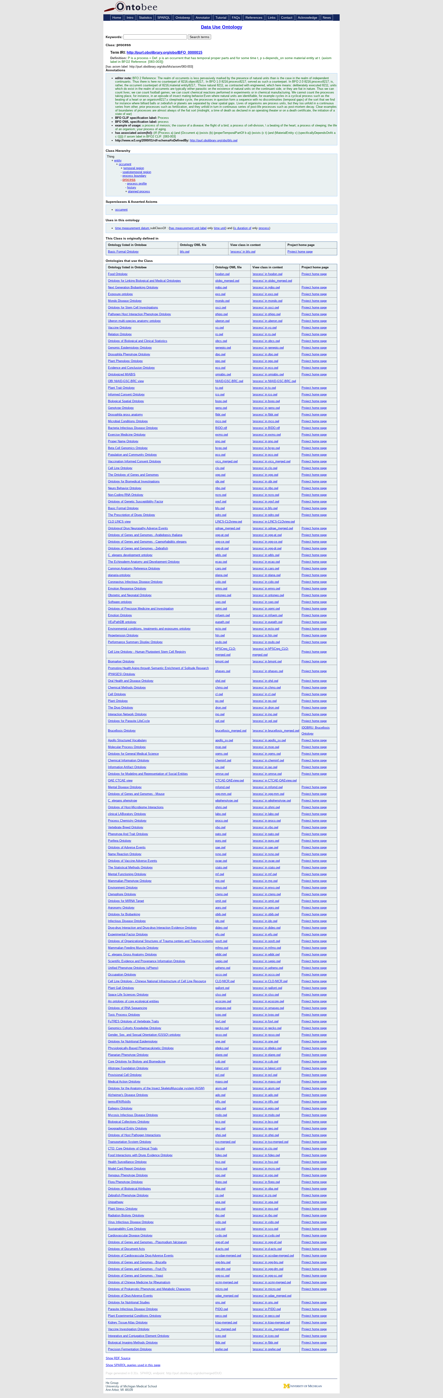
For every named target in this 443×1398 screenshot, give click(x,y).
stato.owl (221, 867)
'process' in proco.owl (266, 820)
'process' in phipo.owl (266, 314)
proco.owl (221, 820)
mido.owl (221, 1115)
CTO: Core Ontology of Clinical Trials (133, 1148)
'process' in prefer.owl (266, 1349)
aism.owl (221, 1088)
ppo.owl (220, 361)
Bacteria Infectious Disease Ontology (133, 428)
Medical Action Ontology (124, 1081)
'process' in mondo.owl (267, 300)
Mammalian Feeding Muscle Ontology (133, 947)
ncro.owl (220, 495)
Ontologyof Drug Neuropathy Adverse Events (138, 528)
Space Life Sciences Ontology (128, 994)
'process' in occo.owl (266, 974)
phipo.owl (221, 314)
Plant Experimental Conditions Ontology (134, 1315)
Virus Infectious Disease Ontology (131, 1222)
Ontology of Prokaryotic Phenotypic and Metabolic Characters (149, 1289)
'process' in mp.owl (265, 881)
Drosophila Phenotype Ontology (129, 354)
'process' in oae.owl (265, 847)
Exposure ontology (120, 294)
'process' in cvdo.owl (266, 1235)
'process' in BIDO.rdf (266, 428)
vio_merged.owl (225, 1329)
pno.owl (220, 441)
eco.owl (220, 367)
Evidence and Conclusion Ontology (131, 367)
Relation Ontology (120, 334)
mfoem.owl (222, 615)
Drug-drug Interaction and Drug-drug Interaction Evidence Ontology (152, 927)
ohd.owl (220, 681)
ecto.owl (220, 628)
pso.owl (220, 1208)
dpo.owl (220, 354)
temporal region (133, 168)
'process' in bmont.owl (267, 661)
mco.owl (220, 421)
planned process (139, 191)
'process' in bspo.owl (266, 401)
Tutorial (221, 17)
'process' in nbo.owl (265, 488)
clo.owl (219, 468)
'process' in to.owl (264, 387)
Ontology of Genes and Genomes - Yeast (135, 1275)
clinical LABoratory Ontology (127, 814)
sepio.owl (221, 961)
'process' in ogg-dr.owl (266, 548)
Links (271, 17)
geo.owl (220, 1128)
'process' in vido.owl (265, 1222)
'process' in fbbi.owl (265, 1342)
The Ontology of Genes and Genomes (133, 474)
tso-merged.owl (225, 1142)
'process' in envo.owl (266, 887)
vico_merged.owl (226, 461)
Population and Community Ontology (132, 454)
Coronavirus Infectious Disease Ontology (135, 582)
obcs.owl (221, 341)
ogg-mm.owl (223, 794)
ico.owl (219, 394)
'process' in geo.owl (265, 1128)
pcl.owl (219, 1075)
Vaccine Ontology (120, 327)
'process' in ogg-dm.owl (267, 1269)
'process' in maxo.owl (266, 1081)
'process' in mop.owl (265, 747)
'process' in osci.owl (265, 307)
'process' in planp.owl (266, 1055)
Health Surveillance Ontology (127, 1162)
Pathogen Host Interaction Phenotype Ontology (139, 314)
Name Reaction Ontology (124, 854)
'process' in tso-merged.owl (270, 1142)
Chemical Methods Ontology (127, 687)
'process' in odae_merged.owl (271, 1295)
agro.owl (220, 907)
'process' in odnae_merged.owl (272, 528)
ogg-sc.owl (222, 1275)
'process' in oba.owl (265, 1188)
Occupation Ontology (122, 974)
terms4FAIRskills (119, 1101)
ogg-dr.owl (222, 548)
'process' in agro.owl (265, 907)
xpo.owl (220, 1175)
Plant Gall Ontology (121, 988)
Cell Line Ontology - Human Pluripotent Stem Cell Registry (147, 651)
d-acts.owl (222, 1249)
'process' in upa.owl (265, 1202)
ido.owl (219, 921)
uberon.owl (222, 321)
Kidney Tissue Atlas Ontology (128, 1322)
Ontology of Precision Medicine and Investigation (141, 608)
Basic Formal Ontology (123, 251)
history (131, 187)
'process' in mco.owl (265, 421)
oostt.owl (221, 941)
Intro (130, 17)
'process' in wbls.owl (265, 555)
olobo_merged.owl (227, 280)
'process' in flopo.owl (266, 1182)
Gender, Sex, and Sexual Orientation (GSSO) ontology (144, 1034)
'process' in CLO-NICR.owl (269, 981)
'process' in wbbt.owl (266, 954)
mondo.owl (222, 300)
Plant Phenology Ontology (125, 361)
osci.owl (220, 307)
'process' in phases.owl (267, 671)
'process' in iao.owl (264, 767)
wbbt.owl (221, 954)
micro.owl (221, 1289)
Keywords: (114, 37)
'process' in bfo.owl (242, 251)
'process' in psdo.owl (266, 642)
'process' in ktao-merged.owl (271, 1322)
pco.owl (220, 454)
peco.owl (221, 1315)
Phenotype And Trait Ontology (128, 834)
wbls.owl (221, 555)
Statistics (145, 17)
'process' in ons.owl (265, 1302)
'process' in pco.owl (265, 454)
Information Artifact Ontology (127, 767)
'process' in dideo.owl (266, 927)
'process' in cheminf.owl (268, 760)
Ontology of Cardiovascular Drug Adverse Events (141, 1255)
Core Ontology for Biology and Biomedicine (136, 1061)
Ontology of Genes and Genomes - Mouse (136, 794)
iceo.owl (220, 1336)
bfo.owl (184, 251)
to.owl (219, 387)
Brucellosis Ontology (122, 730)
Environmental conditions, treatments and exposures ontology (149, 628)
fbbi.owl (220, 1342)
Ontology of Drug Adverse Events (130, 1295)
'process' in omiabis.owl (268, 374)
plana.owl (221, 575)
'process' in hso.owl (265, 1162)
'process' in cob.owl (265, 1061)
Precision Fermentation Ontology (130, 1349)
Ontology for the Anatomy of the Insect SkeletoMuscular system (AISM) (156, 1088)
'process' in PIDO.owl (266, 1309)
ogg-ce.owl (222, 541)
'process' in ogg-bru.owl (267, 1262)
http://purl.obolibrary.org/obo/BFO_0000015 (164, 52)
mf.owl (219, 874)
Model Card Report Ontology (127, 1168)
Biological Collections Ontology (129, 1121)
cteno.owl (221, 894)
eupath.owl (222, 622)
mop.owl (220, 747)
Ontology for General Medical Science (133, 753)
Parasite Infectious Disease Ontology (133, 1309)
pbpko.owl (222, 1048)
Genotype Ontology (121, 408)
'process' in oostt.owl (266, 941)
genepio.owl (223, 347)
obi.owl (219, 481)
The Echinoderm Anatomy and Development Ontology (144, 561)
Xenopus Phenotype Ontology (128, 1175)
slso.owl (220, 994)
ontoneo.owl (223, 595)
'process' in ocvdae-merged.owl (273, 1255)
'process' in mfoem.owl (267, 615)
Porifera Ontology (119, 840)
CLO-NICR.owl (225, 981)
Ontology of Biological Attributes (129, 1188)
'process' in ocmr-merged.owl (271, 1282)
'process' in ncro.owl (265, 495)
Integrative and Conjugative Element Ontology (138, 1336)
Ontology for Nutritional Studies (129, 1302)
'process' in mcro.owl (266, 1168)
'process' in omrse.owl (267, 773)
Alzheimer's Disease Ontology (128, 1095)
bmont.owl (222, 661)
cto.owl (220, 1148)
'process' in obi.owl (264, 481)
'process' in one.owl (265, 1041)
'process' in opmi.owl (266, 608)
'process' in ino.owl (264, 714)
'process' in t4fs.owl (265, 1101)
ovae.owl (221, 860)
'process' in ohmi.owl (266, 807)
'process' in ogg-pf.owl (267, 1242)
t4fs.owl (220, 1101)
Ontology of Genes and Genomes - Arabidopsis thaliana (145, 535)
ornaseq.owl (223, 1008)
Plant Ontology (118, 701)
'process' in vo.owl (264, 327)
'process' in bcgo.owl (266, 448)
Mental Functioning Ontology (127, 874)
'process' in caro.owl (265, 568)
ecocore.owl (223, 1001)
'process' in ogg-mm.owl (268, 794)
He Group (112, 1383)
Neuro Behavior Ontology (124, 488)
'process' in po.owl (264, 701)
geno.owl (221, 408)
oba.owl (220, 1188)
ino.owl (219, 714)
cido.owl (220, 582)
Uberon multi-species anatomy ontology (134, 321)
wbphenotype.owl (226, 800)
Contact (286, 17)
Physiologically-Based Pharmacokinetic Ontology (141, 1048)
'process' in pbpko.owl (266, 1048)
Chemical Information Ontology (128, 760)
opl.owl (219, 721)
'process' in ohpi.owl (265, 1135)
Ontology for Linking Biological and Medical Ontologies (144, 280)
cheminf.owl (223, 760)
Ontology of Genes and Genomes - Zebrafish (138, 548)
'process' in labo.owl (265, 814)
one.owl (220, 1041)
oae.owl (220, 847)
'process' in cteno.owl (266, 894)
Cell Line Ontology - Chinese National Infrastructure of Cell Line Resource (157, 981)
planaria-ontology (119, 575)
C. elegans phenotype (122, 800)
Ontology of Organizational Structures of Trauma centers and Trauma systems (160, 941)
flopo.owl (221, 1182)
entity (118, 160)
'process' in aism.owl (266, 1088)
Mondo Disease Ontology (125, 300)
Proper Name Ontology (123, 441)
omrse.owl (222, 773)
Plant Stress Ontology (123, 1208)
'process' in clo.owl (264, 468)
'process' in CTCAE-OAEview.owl (274, 780)
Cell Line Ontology (120, 468)
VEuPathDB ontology (122, 622)
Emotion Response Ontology (127, 588)
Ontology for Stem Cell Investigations (133, 307)
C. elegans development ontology (130, 555)
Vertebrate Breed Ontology (125, 827)
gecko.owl (222, 1028)
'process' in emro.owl (266, 588)
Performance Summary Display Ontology (135, 642)
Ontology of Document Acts (126, 1249)
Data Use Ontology (221, 27)
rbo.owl (220, 1215)
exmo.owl (221, 434)
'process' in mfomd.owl (267, 787)
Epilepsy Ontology (120, 1108)
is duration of (242, 228)
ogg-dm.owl (222, 1269)
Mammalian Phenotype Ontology (130, 881)
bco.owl (220, 1121)
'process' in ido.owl (264, 921)
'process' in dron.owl (265, 707)
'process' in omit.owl (265, 901)
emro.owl (221, 588)
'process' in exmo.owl (266, 434)
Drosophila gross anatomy (125, 414)
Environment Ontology (123, 887)
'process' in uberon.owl (267, 321)
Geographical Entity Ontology (127, 1128)
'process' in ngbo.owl (266, 287)
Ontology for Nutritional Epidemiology (133, 1041)
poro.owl (220, 840)
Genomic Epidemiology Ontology (130, 347)
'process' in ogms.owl (266, 753)
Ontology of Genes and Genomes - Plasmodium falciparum (147, 1242)
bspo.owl (221, 401)
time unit (219, 228)
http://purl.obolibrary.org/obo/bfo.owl (213, 140)
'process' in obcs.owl (266, 341)
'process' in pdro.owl (265, 515)
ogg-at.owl (222, 535)
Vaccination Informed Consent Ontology (134, 461)
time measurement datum (132, 228)
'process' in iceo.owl (265, 1336)
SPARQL (163, 17)
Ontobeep (183, 17)
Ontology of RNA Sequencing (127, 1008)
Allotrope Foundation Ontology (128, 1068)
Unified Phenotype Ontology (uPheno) (133, 968)
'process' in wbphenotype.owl (271, 800)
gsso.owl (221, 1034)
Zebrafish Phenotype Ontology (128, 1195)
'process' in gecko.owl (266, 1028)
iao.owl (219, 767)
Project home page (300, 251)
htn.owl (220, 635)
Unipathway (115, 1202)
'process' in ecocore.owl (268, 1001)
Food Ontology (118, 274)
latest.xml (221, 1068)
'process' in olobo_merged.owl (272, 280)
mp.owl (220, 881)
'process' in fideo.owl (266, 1155)
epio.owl (220, 1108)
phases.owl (222, 671)
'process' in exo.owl (265, 294)
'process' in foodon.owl (267, 274)
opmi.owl (221, 608)
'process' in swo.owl (265, 602)
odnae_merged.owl (227, 528)
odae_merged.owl (227, 1295)
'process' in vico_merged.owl (271, 461)
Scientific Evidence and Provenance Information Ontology (146, 961)
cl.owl (219, 694)
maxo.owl (221, 1081)
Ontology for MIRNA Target (126, 901)
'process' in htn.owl (265, 635)
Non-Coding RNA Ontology (125, 495)
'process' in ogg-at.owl (267, 535)
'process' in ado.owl (265, 1095)
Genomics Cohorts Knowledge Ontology (134, 1028)
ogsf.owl (220, 501)
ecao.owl (221, 561)
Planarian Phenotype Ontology (128, 1055)
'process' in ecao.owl (266, 561)
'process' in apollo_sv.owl (269, 740)
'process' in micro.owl (266, 1289)
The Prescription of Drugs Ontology (131, 515)
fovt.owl (220, 1021)
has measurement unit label (188, 228)
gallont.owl (222, 988)
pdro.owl (220, 515)
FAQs (236, 17)
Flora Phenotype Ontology (125, 1182)
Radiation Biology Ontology (126, 1215)
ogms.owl (221, 753)
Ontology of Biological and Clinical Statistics (137, 341)
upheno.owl (222, 968)
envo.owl (221, 887)
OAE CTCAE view (120, 780)
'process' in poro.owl (265, 840)
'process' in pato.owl (265, 834)
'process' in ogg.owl (265, 474)
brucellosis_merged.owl (230, 730)
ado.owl (220, 1095)
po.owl (219, 701)
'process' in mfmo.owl (266, 947)
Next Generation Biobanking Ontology (133, 287)
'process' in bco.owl (265, 1121)
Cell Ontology (117, 694)
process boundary (134, 175)
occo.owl (221, 974)
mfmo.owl (221, 947)
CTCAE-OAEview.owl (229, 780)
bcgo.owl (221, 448)
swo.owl (220, 602)
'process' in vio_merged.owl (270, 1329)
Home (116, 17)
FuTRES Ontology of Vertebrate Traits (133, 1021)
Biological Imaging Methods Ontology (133, 1342)
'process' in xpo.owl (265, 1175)
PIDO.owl (221, 1309)
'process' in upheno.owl (267, 968)
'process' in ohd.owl (265, 681)
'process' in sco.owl (265, 1228)
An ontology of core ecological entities (133, 1001)
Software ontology (120, 602)
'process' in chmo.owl (266, 687)
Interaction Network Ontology (127, 714)
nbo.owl (220, 488)
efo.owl (220, 934)
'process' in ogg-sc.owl (267, 1275)
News (327, 17)
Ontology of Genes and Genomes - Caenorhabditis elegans (147, 541)
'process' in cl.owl (264, 694)
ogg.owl (220, 474)
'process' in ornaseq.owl (268, 1008)
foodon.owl (222, 274)
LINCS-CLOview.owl (228, 521)
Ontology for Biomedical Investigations (134, 481)
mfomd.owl (222, 787)
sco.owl (220, 1228)
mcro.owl (221, 1168)
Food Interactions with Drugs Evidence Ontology (140, 1155)
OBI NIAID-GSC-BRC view (126, 381)
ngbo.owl (221, 287)
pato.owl (220, 834)
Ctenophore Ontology (122, 894)
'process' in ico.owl (264, 394)
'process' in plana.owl (266, 575)
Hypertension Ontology (123, 635)
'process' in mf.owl (264, 874)
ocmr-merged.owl (226, 1282)
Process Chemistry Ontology (127, 820)
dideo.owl (221, 927)
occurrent (125, 164)
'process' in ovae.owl (266, 860)
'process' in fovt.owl (265, 1021)
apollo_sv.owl (224, 740)
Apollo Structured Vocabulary (127, 740)
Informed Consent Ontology (126, 394)
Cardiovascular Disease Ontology (130, 1235)
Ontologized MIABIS (121, 374)
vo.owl (219, 327)
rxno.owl (220, 854)
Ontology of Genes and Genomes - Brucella (137, 1262)
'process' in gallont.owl (267, 988)
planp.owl (221, 1055)
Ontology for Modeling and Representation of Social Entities (148, 773)
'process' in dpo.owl (265, 354)
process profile (137, 183)
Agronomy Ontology (121, 907)
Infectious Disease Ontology (127, 921)
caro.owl (220, 568)
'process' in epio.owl (265, 1108)
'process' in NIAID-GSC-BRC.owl (274, 381)
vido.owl (220, 1222)
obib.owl (220, 914)
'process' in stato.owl (266, 867)
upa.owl (220, 1202)
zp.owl (219, 1195)
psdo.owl (221, 642)
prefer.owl (221, 1349)
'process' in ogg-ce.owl (267, 541)
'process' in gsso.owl (266, 1034)
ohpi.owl (220, 1135)
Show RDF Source (118, 1358)
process (129, 180)
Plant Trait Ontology (121, 387)
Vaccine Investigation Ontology (129, 1329)
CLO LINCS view (119, 521)
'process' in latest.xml (266, 1068)
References (253, 17)
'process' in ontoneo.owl (268, 595)
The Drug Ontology (120, 707)
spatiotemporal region (137, 172)
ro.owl (219, 334)
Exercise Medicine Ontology (127, 434)
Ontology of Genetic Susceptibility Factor (135, 501)
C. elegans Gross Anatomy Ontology (132, 954)
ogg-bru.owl (222, 1262)
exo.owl (220, 294)
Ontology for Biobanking (124, 914)
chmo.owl (221, 687)
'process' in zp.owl (264, 1195)
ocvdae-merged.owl (228, 1255)
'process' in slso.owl (265, 994)
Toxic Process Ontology (124, 1014)
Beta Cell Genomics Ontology (128, 448)
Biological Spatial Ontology (126, 401)
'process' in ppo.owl (265, 361)
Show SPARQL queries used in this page (133, 1365)
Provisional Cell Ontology (125, 1075)
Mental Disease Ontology (125, 787)
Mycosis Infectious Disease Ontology (133, 1115)
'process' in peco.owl (266, 1315)
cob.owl (220, 1061)
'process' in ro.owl (264, 334)
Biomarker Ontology (121, 661)
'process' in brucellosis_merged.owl (275, 730)
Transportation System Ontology (129, 1142)
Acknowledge (307, 17)
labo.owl (220, 814)
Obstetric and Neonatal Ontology (130, 595)
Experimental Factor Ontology (128, 934)
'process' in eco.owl (265, 367)
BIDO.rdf (221, 428)
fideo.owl (221, 1155)
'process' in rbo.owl (265, 1215)
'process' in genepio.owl (268, 347)
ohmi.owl (221, 807)
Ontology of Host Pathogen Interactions (134, 1135)
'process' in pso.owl (265, 1208)
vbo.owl (220, 827)
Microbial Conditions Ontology (128, 421)
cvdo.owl (221, 1235)
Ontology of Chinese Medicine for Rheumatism (139, 1282)
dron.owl (220, 707)
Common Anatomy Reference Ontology (134, 568)
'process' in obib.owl (265, 914)
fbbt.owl (220, 414)
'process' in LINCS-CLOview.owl (273, 521)
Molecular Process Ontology (127, 747)
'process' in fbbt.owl (265, 414)
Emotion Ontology (120, 615)
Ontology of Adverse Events (127, 847)
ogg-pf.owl (222, 1242)
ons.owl (220, 1302)
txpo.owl (220, 1014)
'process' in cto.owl (265, 1148)
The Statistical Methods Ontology (130, 867)
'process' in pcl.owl (264, 1075)
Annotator (203, 17)
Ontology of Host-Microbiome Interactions (136, 807)
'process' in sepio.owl (266, 961)
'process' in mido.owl (266, 1115)
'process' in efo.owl (265, 934)
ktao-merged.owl (226, 1322)
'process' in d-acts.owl (267, 1249)
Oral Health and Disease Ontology (130, 681)
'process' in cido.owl (265, 582)
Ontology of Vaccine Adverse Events (132, 860)
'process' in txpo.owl (265, 1014)
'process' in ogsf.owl (265, 501)
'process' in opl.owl (264, 721)
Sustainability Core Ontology (127, 1228)
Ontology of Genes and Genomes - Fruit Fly (137, 1269)
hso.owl (220, 1162)
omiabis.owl (223, 374)
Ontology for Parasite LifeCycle (129, 721)
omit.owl (220, 901)
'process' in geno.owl (266, 408)
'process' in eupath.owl (267, 622)
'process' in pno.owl (265, 441)
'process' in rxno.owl (265, 854)
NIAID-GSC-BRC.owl (229, 381)
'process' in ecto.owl (265, 628)
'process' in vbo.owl (265, 827)
